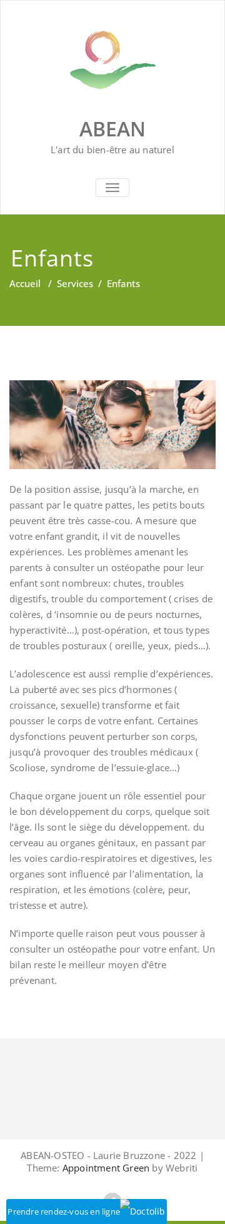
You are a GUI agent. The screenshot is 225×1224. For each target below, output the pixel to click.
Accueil (25, 283)
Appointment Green (105, 1167)
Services (75, 283)
